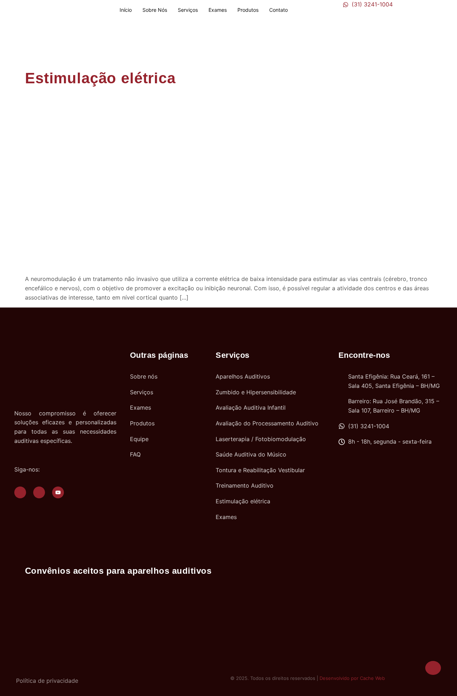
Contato (278, 10)
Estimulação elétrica (100, 78)
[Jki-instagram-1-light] (39, 492)
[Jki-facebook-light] (20, 492)
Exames (218, 10)
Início (126, 10)
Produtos (247, 10)
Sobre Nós (154, 10)
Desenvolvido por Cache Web (352, 678)
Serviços (188, 10)
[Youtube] (58, 492)
